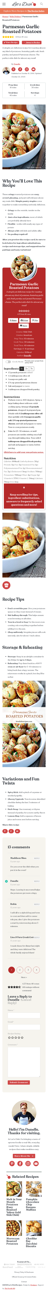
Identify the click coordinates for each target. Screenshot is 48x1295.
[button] (20, 311)
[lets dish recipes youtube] (33, 69)
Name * (11, 1010)
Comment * (13, 1044)
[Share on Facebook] (11, 831)
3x (31, 368)
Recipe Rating (14, 1033)
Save (24, 325)
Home (5, 16)
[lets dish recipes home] (24, 4)
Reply (37, 858)
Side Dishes (15, 16)
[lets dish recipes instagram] (27, 69)
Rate (14, 320)
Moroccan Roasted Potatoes (12, 1241)
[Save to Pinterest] (5, 831)
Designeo (33, 1285)
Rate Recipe (12, 42)
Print (25, 320)
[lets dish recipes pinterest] (13, 69)
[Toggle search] (42, 4)
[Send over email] (17, 831)
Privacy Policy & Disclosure (24, 1272)
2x (26, 368)
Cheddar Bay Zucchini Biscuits (31, 1242)
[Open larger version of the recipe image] (24, 267)
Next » (24, 977)
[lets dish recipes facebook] (20, 69)
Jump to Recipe (32, 42)
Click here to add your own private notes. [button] (24, 452)
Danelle (17, 64)
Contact (24, 1282)
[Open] (6, 4)
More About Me (22, 1156)
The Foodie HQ (10, 1288)
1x (22, 368)
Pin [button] (36, 320)
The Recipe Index (35, 11)
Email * (11, 1022)
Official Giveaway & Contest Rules (24, 1277)
